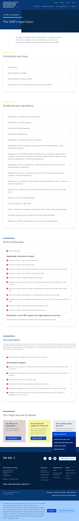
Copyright (49, 492)
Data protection (71, 492)
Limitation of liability (60, 492)
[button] (74, 3)
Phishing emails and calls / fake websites (64, 495)
